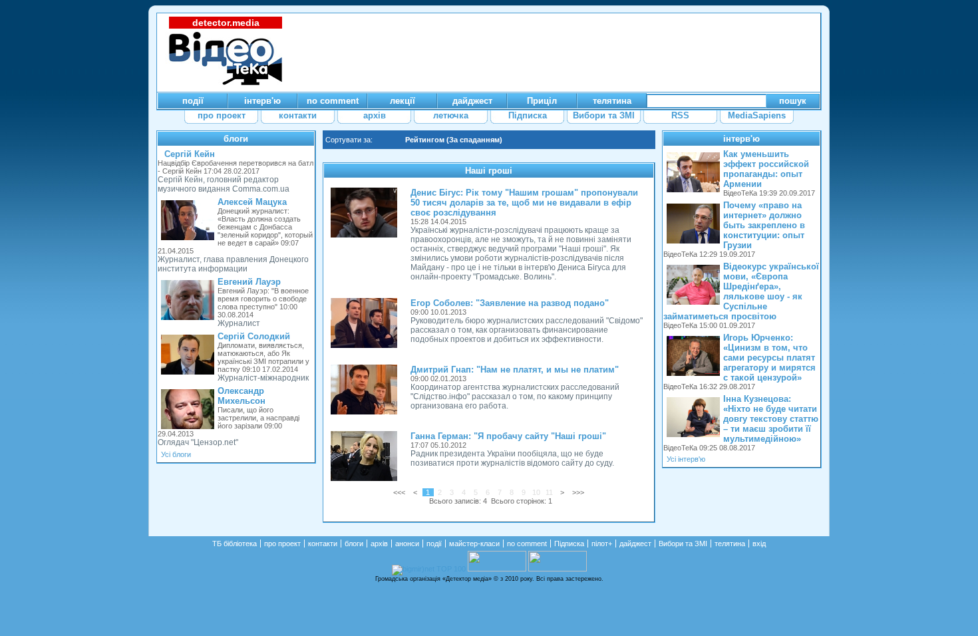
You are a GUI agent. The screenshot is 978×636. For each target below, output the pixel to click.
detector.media (225, 22)
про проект (282, 544)
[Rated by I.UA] (497, 569)
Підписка (569, 544)
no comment (527, 544)
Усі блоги (176, 454)
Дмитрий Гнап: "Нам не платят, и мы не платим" (514, 370)
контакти (322, 544)
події (434, 544)
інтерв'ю (741, 139)
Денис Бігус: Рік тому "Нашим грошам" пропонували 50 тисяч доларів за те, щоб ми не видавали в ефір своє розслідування (524, 203)
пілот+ (601, 544)
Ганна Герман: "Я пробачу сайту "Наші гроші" (508, 436)
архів (379, 544)
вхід (759, 544)
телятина (730, 544)
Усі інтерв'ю (686, 459)
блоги (236, 139)
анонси (407, 544)
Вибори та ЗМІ (683, 544)
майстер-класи (474, 544)
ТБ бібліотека (234, 544)
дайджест (635, 544)
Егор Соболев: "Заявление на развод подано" (509, 303)
